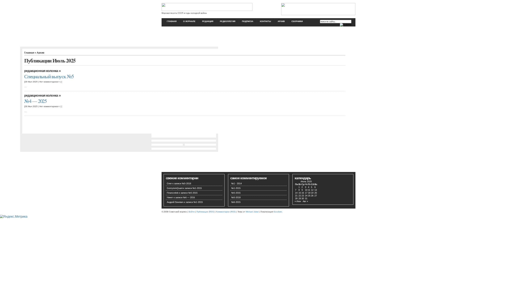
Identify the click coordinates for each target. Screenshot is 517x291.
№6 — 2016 (189, 197)
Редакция (207, 21)
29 (299, 198)
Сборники (297, 21)
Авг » (305, 201)
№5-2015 (193, 193)
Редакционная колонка (41, 71)
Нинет (170, 197)
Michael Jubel (252, 212)
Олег (169, 183)
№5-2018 (186, 183)
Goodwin (278, 212)
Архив (281, 21)
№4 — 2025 (35, 101)
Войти (192, 212)
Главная (172, 21)
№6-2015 (236, 202)
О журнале (189, 21)
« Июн (298, 201)
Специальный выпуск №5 (49, 76)
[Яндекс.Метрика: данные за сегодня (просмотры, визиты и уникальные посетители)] (13, 216)
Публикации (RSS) (205, 212)
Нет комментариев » (49, 82)
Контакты (265, 21)
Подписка (247, 21)
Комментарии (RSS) (226, 212)
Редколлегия (227, 21)
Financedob (172, 193)
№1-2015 (197, 188)
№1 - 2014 (236, 183)
